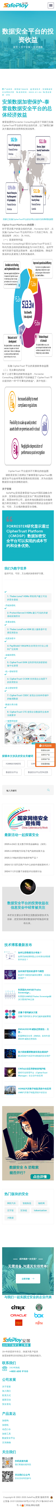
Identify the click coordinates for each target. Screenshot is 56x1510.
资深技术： (37, 89)
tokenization (40, 1210)
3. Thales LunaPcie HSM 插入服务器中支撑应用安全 (27, 631)
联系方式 (6, 1396)
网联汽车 (11, 1203)
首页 (15, 47)
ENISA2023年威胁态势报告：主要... (33, 1030)
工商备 (27, 1506)
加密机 (5, 1426)
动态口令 (6, 1430)
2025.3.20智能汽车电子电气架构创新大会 (24, 850)
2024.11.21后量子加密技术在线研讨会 (23, 871)
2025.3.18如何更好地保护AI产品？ (21, 857)
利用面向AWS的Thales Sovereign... (29, 991)
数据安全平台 (12, 772)
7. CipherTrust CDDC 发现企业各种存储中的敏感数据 (28, 697)
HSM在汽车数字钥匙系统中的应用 (34, 1088)
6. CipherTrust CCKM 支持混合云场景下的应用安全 (27, 680)
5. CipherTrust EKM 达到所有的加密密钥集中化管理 (27, 664)
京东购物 (6, 1443)
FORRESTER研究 (13, 763)
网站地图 (35, 1506)
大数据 (10, 1217)
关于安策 (25, 47)
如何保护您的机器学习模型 (31, 971)
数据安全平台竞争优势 (38, 772)
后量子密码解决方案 (27, 1012)
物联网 (41, 1203)
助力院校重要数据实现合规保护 (33, 1051)
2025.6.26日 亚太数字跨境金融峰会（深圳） (26, 843)
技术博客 (38, 47)
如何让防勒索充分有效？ (30, 952)
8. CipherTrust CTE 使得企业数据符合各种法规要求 (28, 713)
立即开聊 (26, 1278)
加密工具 (6, 1434)
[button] (4, 1315)
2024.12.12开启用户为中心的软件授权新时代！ (27, 864)
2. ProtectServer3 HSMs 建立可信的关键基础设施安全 (27, 614)
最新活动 (6, 1400)
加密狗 (5, 1421)
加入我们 (6, 1392)
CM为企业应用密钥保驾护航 (32, 1068)
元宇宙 (10, 1210)
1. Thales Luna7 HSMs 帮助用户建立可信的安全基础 (27, 598)
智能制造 (27, 1203)
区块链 (24, 1210)
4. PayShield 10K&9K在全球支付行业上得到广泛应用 (27, 647)
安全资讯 (6, 1405)
